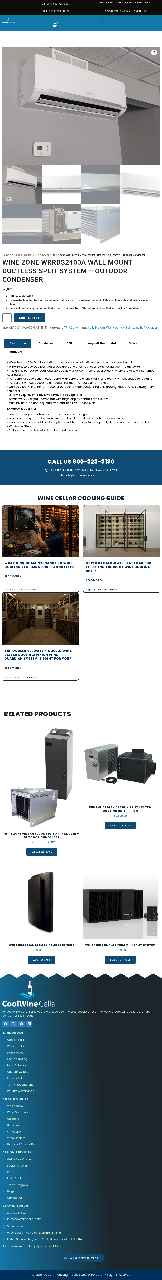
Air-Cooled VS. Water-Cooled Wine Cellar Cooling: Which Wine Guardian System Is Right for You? (38, 655)
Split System (96, 327)
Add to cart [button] (41, 959)
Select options (41, 851)
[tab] (17, 343)
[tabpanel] (81, 397)
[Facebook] (5, 1024)
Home (5, 254)
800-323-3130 (93, 461)
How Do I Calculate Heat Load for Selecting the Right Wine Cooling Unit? (118, 567)
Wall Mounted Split (118, 327)
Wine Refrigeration (145, 327)
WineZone (45, 254)
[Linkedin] (29, 1024)
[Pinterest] (21, 1024)
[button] (102, 20)
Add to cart (29, 318)
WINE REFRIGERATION (24, 254)
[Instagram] (13, 1024)
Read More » (12, 576)
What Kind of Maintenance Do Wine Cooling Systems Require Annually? (39, 565)
